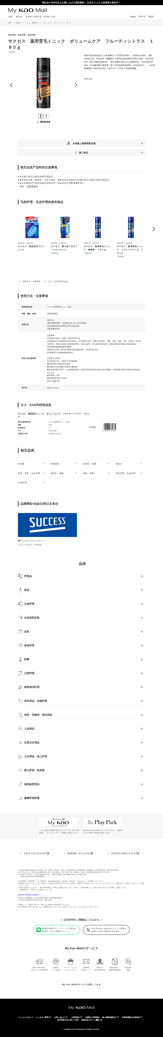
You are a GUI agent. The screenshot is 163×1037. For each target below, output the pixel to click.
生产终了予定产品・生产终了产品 (40, 17)
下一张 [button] (76, 85)
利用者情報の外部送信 (131, 1017)
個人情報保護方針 (109, 1017)
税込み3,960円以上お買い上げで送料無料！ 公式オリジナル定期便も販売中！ (81, 2)
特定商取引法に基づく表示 (68, 1020)
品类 (10, 17)
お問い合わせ (59, 1017)
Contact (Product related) (28, 894)
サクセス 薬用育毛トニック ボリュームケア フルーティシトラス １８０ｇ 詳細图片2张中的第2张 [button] (46, 116)
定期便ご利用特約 (92, 1017)
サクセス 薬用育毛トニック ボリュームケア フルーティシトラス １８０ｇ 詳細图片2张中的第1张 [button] (40, 116)
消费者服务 (32, 186)
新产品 (19, 17)
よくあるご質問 (42, 1017)
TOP (9, 22)
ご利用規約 (75, 1017)
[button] (81, 143)
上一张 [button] (11, 85)
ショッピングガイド (25, 1017)
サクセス (18, 22)
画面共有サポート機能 (90, 1020)
